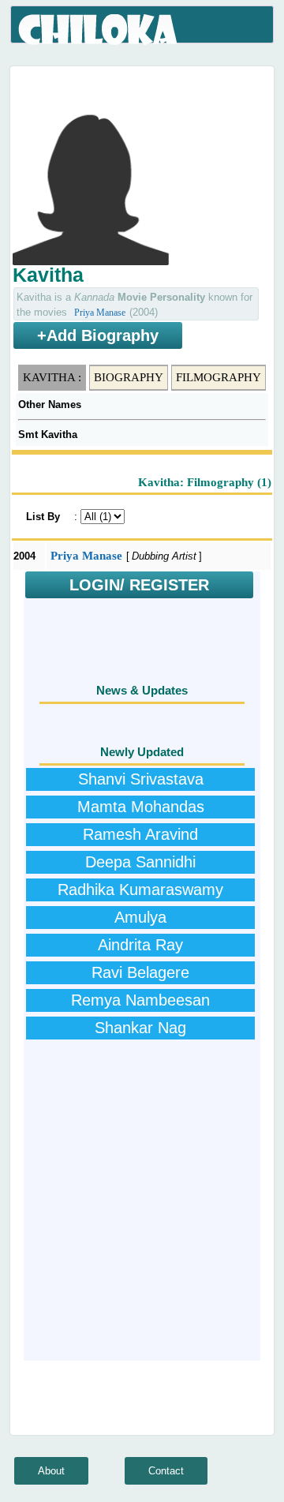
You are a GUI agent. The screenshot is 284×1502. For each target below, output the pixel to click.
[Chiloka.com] (99, 30)
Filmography (218, 377)
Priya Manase (99, 312)
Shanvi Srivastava (141, 779)
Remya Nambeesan (140, 1000)
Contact (166, 1471)
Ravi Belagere (140, 972)
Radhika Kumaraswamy (140, 889)
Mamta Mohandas (140, 806)
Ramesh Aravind (140, 834)
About (51, 1471)
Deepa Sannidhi (140, 862)
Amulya (140, 917)
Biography (128, 377)
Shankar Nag (140, 1027)
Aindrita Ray (140, 944)
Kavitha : (52, 377)
